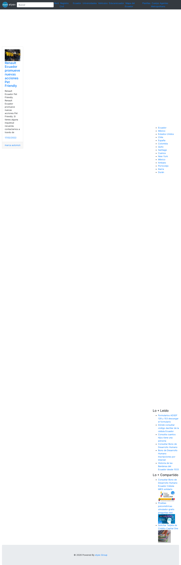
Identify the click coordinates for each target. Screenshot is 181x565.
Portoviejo (163, 166)
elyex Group (101, 555)
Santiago (162, 150)
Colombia (163, 143)
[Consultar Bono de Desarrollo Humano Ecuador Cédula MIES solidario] (166, 495)
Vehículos (103, 3)
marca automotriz (14, 145)
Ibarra (161, 169)
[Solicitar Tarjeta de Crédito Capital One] (164, 536)
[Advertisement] (79, 28)
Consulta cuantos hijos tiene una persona (167, 437)
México (161, 131)
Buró (56, 3)
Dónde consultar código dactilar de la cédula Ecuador (168, 428)
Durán (161, 172)
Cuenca (162, 153)
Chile (160, 137)
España (161, 140)
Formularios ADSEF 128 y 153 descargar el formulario (168, 418)
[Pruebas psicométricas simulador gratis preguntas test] (166, 518)
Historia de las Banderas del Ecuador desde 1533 (168, 466)
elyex (11, 4)
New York (163, 156)
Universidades (90, 3)
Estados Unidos (166, 134)
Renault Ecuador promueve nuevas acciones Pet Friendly (12, 74)
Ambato (162, 162)
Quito (161, 146)
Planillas (146, 3)
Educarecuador (116, 3)
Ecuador (77, 3)
